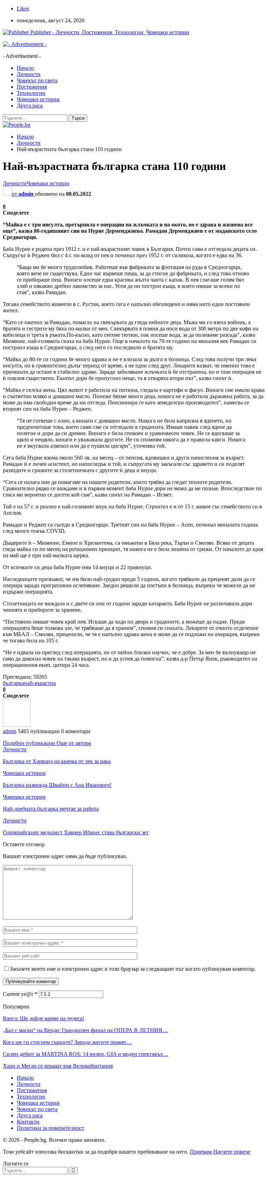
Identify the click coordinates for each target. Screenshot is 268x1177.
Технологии (31, 93)
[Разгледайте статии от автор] (17, 725)
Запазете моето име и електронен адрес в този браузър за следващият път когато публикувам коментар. (133, 969)
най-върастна (40, 683)
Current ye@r (20, 994)
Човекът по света (37, 80)
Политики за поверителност (50, 1128)
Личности (28, 74)
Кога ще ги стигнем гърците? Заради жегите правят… (67, 1042)
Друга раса (30, 106)
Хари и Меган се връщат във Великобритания (58, 1066)
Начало (25, 68)
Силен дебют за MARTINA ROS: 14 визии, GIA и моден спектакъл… (85, 1054)
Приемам (201, 1152)
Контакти (28, 1122)
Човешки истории (38, 99)
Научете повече (231, 1152)
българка (13, 683)
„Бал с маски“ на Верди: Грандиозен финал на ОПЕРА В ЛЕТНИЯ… (85, 1030)
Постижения (32, 87)
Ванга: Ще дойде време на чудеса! (43, 1018)
